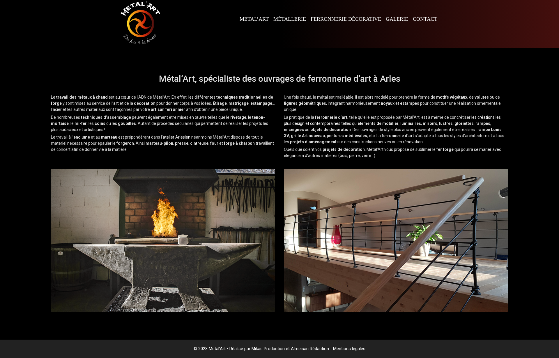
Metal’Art (254, 19)
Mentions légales (349, 348)
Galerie (397, 19)
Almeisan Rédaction (310, 348)
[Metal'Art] (139, 23)
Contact (425, 19)
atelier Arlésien (176, 137)
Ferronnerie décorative (346, 19)
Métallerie (289, 19)
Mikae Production (268, 348)
